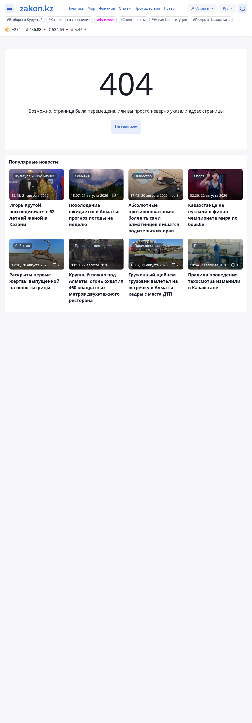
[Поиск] (242, 8)
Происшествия (147, 8)
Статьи (125, 8)
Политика (75, 8)
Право (169, 8)
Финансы (107, 8)
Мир (91, 8)
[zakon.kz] (36, 8)
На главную (126, 127)
